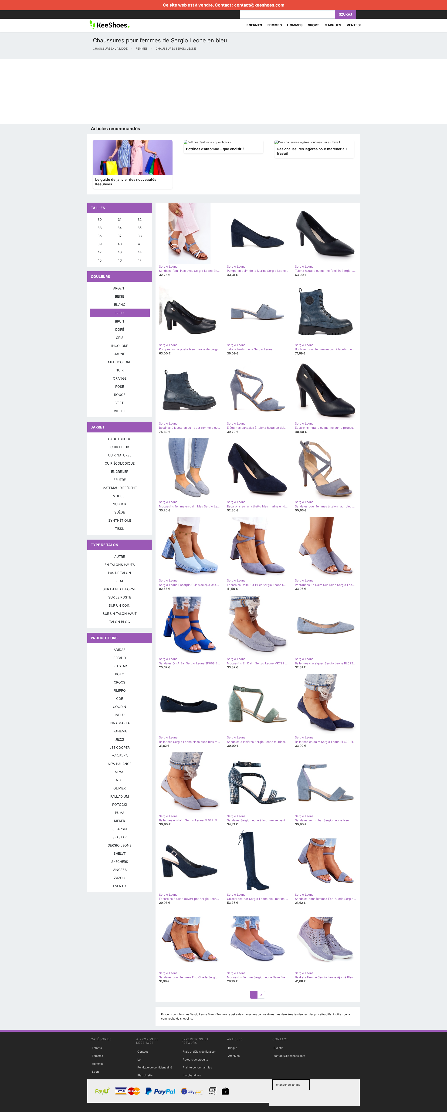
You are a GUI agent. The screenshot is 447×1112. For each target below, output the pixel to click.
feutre (120, 480)
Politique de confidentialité (154, 1067)
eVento (119, 886)
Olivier (119, 788)
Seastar (119, 837)
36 (100, 236)
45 (100, 260)
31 (120, 219)
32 (140, 219)
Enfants (97, 1048)
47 (140, 260)
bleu (119, 313)
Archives (234, 1056)
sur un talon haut (120, 614)
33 (100, 228)
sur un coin (119, 605)
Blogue (232, 1048)
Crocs (119, 682)
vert (119, 403)
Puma (119, 813)
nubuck (119, 504)
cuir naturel (119, 455)
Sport (95, 1071)
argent (119, 288)
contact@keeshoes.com (259, 5)
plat (119, 581)
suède (119, 512)
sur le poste (119, 597)
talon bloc (119, 622)
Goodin (119, 707)
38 (140, 236)
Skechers (119, 862)
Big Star (119, 666)
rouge (119, 395)
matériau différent (119, 488)
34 (120, 228)
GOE (119, 699)
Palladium (119, 796)
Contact (142, 1051)
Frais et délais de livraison (199, 1051)
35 (140, 228)
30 (100, 219)
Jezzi (119, 739)
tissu (119, 528)
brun (119, 321)
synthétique (119, 520)
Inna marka (119, 723)
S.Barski (119, 829)
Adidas (119, 650)
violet (119, 411)
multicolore (119, 362)
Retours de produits (195, 1059)
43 (120, 252)
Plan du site (144, 1075)
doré (119, 329)
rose (119, 386)
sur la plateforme (119, 589)
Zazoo (119, 878)
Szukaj (345, 14)
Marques (333, 25)
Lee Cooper (120, 747)
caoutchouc (119, 439)
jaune (119, 354)
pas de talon (119, 573)
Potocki (119, 804)
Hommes (97, 1063)
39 (100, 244)
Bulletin (278, 1048)
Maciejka (120, 756)
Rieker (119, 821)
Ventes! (354, 25)
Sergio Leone (119, 845)
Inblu (120, 715)
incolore (119, 346)
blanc (119, 304)
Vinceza (120, 870)
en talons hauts (120, 565)
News (119, 772)
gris (119, 338)
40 (120, 244)
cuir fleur (119, 447)
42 (100, 252)
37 (120, 236)
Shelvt (120, 853)
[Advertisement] (139, 91)
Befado (119, 658)
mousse (119, 496)
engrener (119, 471)
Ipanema (119, 731)
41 (140, 244)
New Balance (119, 764)
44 (140, 252)
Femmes (97, 1056)
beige (119, 296)
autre (119, 556)
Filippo (119, 690)
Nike (119, 780)
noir (119, 370)
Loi (139, 1059)
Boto (119, 674)
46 (120, 260)
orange (119, 378)
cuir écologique (120, 463)
